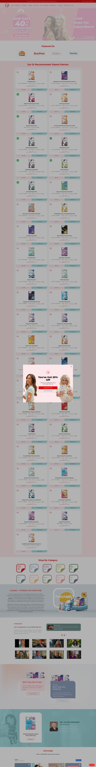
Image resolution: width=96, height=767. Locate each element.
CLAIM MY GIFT (48, 387)
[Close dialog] (71, 366)
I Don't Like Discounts (48, 390)
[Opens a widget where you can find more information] (92, 765)
